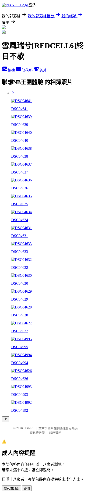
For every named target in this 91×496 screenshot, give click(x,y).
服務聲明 (55, 433)
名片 (43, 70)
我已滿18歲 (11, 488)
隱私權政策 (37, 433)
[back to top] (5, 419)
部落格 (27, 70)
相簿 (11, 70)
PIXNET (29, 428)
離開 (27, 488)
